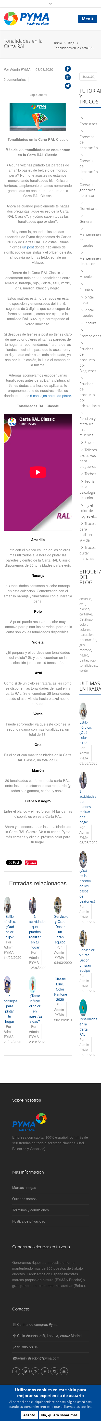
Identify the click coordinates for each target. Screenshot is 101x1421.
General (41, 94)
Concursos (88, 123)
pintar (83, 660)
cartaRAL (86, 614)
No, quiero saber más (59, 1415)
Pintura (91, 322)
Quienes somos (24, 1198)
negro (83, 655)
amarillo (85, 598)
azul (82, 604)
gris (82, 645)
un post (28, 247)
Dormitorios (89, 208)
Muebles (86, 276)
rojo (93, 660)
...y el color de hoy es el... (88, 511)
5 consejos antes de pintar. (51, 395)
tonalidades (88, 665)
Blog (32, 94)
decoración (87, 639)
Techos (90, 473)
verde (83, 670)
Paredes (86, 289)
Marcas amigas (24, 1187)
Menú (87, 18)
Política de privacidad (28, 1221)
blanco (84, 609)
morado (85, 650)
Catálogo (86, 619)
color (83, 624)
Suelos (90, 442)
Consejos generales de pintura (88, 190)
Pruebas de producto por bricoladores (89, 394)
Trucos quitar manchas (87, 553)
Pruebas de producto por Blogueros (87, 359)
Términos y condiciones (30, 1209)
